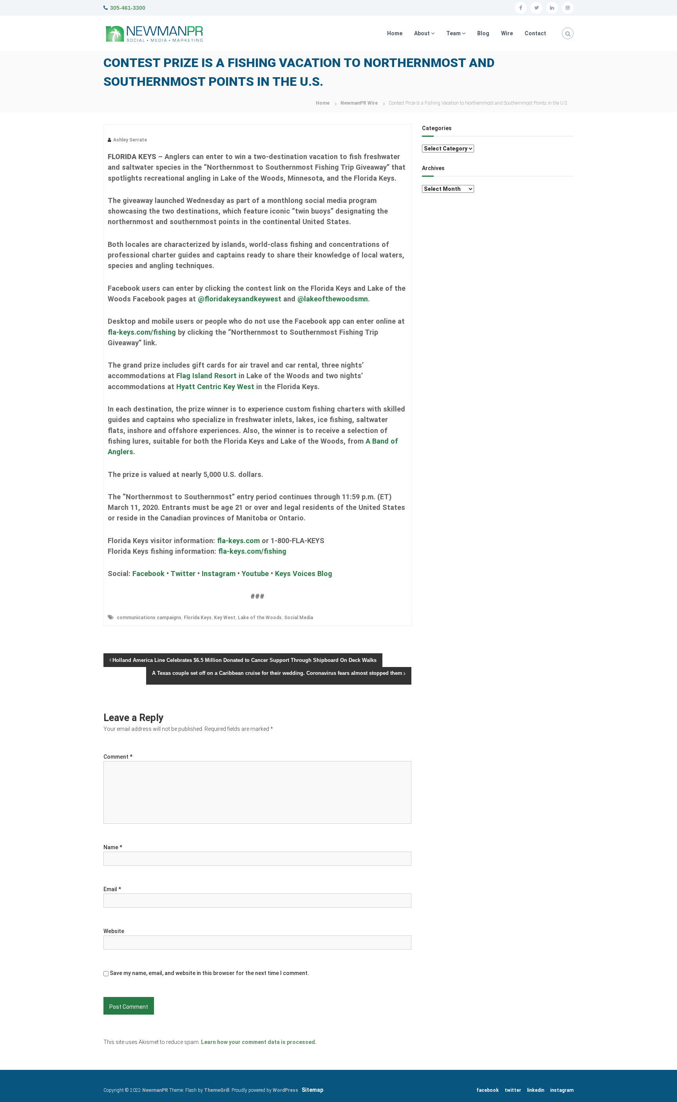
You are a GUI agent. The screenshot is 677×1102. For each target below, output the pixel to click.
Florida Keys (198, 617)
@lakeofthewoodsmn (332, 299)
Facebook (148, 573)
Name (112, 847)
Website (113, 931)
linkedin (535, 1090)
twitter (513, 1090)
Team (453, 33)
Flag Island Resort (206, 376)
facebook (487, 1090)
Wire (507, 33)
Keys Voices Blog (303, 573)
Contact (535, 33)
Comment (117, 757)
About (422, 33)
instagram (562, 1090)
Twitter (182, 573)
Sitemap (312, 1090)
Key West (224, 617)
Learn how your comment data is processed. (259, 1042)
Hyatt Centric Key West (215, 386)
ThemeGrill (216, 1090)
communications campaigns (149, 617)
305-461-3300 (127, 8)
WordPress (285, 1090)
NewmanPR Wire (359, 103)
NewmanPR (155, 1090)
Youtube (255, 573)
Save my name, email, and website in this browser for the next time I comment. (209, 973)
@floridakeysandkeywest (239, 299)
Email (112, 889)
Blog (483, 33)
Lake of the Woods (260, 617)
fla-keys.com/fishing (142, 332)
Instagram (218, 573)
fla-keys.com (238, 540)
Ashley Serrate (130, 140)
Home (394, 33)
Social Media (298, 617)
